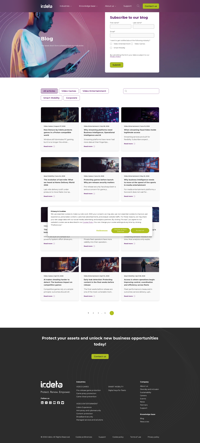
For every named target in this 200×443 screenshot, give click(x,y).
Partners (144, 405)
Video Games (69, 91)
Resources (144, 422)
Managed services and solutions (89, 420)
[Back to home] (46, 6)
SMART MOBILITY (115, 387)
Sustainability (145, 392)
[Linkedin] (42, 403)
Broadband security (84, 417)
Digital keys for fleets (117, 390)
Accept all (140, 230)
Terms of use (135, 437)
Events (143, 399)
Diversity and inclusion (149, 389)
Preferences (102, 230)
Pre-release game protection (88, 390)
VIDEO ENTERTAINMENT (87, 404)
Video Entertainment (94, 91)
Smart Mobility (51, 98)
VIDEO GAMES (82, 387)
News (142, 402)
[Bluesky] (62, 403)
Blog (142, 419)
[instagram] (50, 403)
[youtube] (54, 403)
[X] (46, 403)
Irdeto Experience (84, 407)
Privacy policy (153, 437)
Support (128, 6)
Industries (64, 6)
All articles (49, 91)
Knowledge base (87, 6)
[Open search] (138, 6)
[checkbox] (132, 47)
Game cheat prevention (86, 397)
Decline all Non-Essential (120, 230)
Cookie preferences (84, 437)
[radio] (120, 44)
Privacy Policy (115, 57)
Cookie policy (118, 437)
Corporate (71, 98)
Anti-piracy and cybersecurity (88, 410)
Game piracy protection (86, 393)
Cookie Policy (88, 222)
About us (109, 6)
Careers (143, 396)
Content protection (84, 414)
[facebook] (58, 403)
